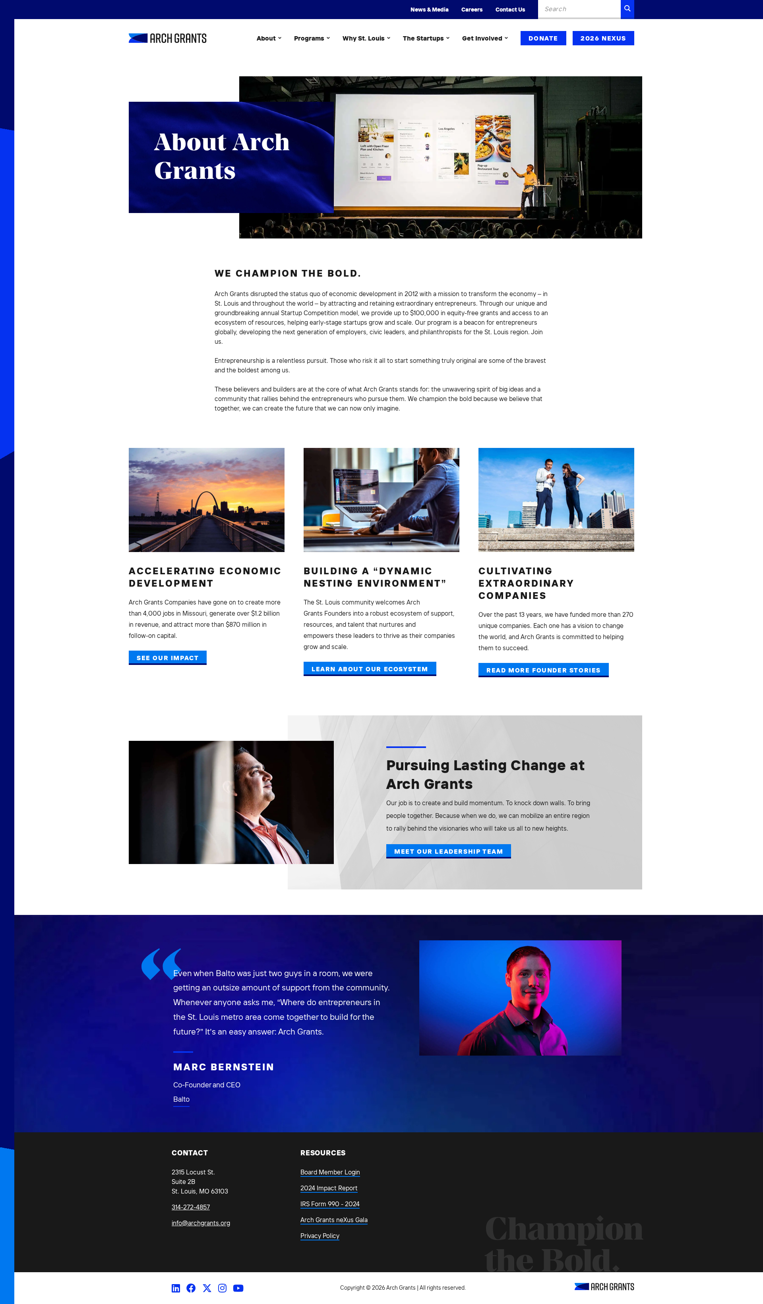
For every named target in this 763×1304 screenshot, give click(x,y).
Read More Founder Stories (543, 670)
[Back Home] (168, 38)
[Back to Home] (604, 1288)
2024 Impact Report (329, 1188)
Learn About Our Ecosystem (370, 669)
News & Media (430, 9)
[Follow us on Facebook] (191, 1288)
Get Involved (482, 38)
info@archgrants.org (201, 1223)
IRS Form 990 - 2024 (330, 1204)
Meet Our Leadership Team (448, 851)
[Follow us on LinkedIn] (176, 1288)
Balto (181, 1099)
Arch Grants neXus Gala (334, 1220)
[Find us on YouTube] (238, 1288)
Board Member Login (330, 1172)
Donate (543, 38)
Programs (309, 38)
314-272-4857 (191, 1207)
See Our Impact (168, 658)
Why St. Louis (364, 38)
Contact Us (510, 9)
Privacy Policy (319, 1236)
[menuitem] (269, 38)
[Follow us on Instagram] (222, 1288)
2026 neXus (603, 38)
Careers (472, 9)
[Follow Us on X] (207, 1288)
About (266, 38)
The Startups (423, 38)
